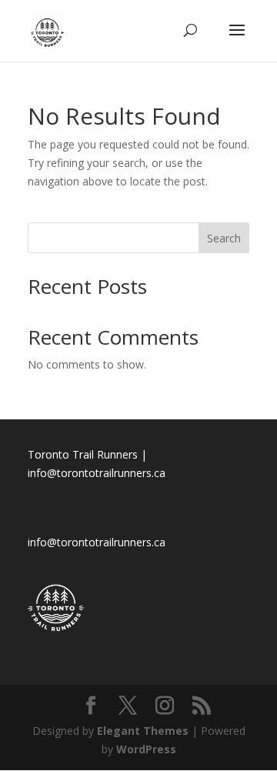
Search (224, 238)
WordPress (146, 749)
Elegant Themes (143, 730)
